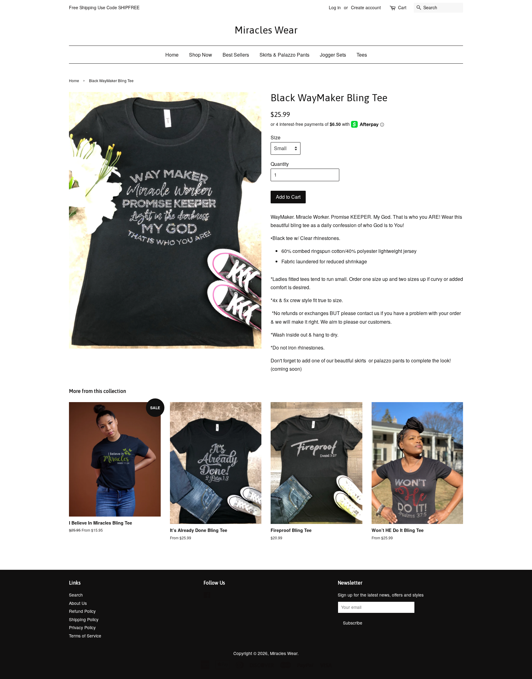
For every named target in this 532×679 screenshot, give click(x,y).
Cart (402, 7)
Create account (366, 7)
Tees (362, 54)
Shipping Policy (84, 619)
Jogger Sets (333, 54)
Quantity (280, 163)
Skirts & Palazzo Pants (284, 54)
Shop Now (200, 54)
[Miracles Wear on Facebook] (207, 596)
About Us (78, 603)
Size (275, 137)
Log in (335, 7)
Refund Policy (82, 611)
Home (172, 54)
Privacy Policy (82, 627)
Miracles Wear (266, 30)
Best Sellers (236, 54)
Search (76, 595)
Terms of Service (85, 636)
